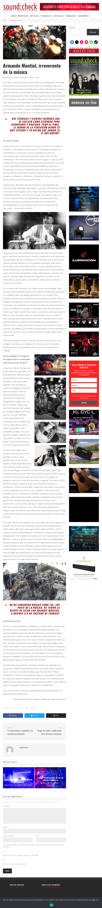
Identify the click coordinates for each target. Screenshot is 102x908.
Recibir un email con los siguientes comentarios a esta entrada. (21, 855)
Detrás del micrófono (20, 77)
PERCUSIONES (25, 708)
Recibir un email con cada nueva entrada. (14, 864)
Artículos (58, 16)
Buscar (72, 27)
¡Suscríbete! (83, 16)
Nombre (6, 827)
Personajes (46, 16)
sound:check (8, 77)
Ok (51, 905)
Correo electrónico (9, 836)
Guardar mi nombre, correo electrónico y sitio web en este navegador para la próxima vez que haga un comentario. (33, 846)
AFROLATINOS (8, 708)
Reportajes (23, 16)
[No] (100, 903)
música (16, 708)
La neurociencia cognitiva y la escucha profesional (20, 731)
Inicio (14, 16)
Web (37, 836)
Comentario (7, 806)
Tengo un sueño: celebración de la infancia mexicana (49, 731)
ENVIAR (84, 403)
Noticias (34, 16)
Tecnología (70, 16)
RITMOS (33, 708)
